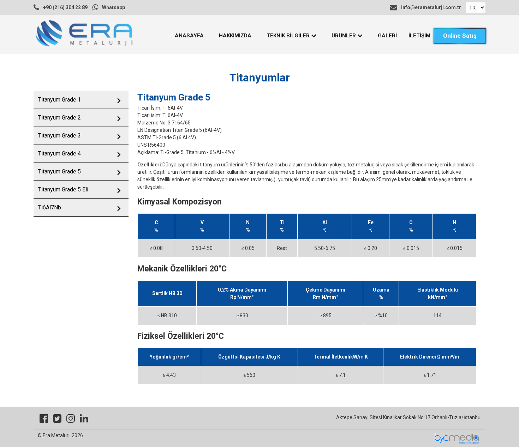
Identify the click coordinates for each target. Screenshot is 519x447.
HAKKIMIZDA (235, 35)
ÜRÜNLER (344, 35)
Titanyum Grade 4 (59, 153)
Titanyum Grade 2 (59, 117)
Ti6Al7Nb (49, 207)
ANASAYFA (189, 35)
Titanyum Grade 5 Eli (63, 189)
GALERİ (387, 35)
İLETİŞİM (419, 35)
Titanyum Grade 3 (59, 135)
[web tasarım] (456, 443)
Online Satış (460, 35)
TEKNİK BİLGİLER (289, 35)
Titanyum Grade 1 (59, 99)
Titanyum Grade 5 (59, 171)
